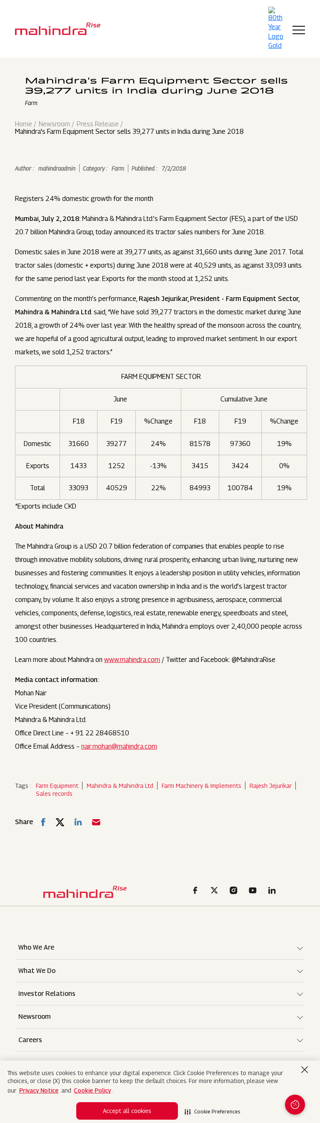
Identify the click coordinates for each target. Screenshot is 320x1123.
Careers (30, 1040)
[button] (212, 1109)
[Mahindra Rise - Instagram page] (235, 891)
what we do (36, 971)
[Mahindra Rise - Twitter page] (216, 891)
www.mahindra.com (132, 660)
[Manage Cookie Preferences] (295, 1105)
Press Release (98, 124)
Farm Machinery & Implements (201, 785)
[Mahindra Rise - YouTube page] (254, 891)
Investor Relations (46, 994)
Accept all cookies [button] (127, 1110)
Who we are (36, 947)
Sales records (54, 793)
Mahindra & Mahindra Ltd (120, 785)
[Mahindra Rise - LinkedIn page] (273, 891)
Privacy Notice (38, 1090)
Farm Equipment (57, 785)
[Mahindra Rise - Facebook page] (196, 891)
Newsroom (54, 124)
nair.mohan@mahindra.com (119, 746)
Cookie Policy (92, 1090)
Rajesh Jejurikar (271, 785)
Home (23, 124)
